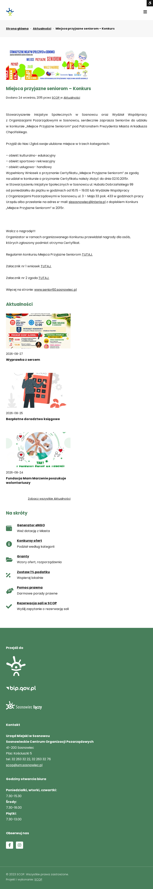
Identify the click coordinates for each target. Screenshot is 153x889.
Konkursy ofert (29, 540)
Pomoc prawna (30, 587)
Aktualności (42, 29)
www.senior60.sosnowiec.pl (55, 289)
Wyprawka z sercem (23, 360)
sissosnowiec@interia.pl (87, 202)
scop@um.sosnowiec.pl (24, 765)
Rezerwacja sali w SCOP (37, 603)
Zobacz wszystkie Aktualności (49, 499)
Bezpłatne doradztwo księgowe (33, 419)
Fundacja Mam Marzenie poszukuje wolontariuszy (36, 480)
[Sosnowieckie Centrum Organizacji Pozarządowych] (10, 12)
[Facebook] (9, 845)
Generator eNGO (31, 525)
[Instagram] (19, 845)
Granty (23, 556)
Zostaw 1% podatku (33, 572)
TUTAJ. (87, 254)
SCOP (56, 98)
